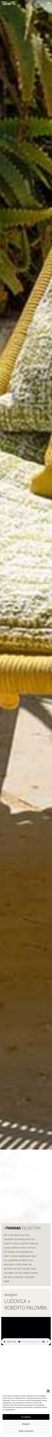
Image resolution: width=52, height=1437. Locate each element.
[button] (48, 1391)
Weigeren (26, 1424)
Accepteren (26, 1417)
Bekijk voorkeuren (26, 1431)
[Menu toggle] (48, 3)
